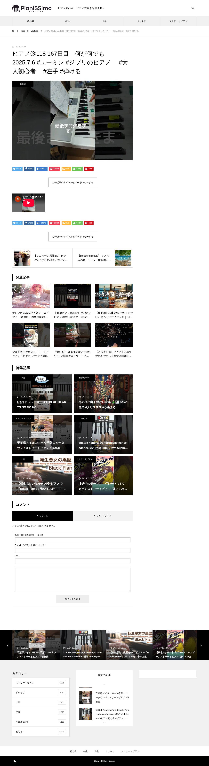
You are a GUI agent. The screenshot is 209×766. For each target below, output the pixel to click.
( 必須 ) (29, 535)
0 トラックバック (103, 516)
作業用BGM (84, 378)
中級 (67, 21)
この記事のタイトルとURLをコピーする (72, 182)
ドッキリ (141, 21)
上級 (104, 21)
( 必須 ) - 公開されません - (30, 545)
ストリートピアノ (178, 21)
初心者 (30, 21)
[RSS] (14, 761)
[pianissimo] (31, 8)
